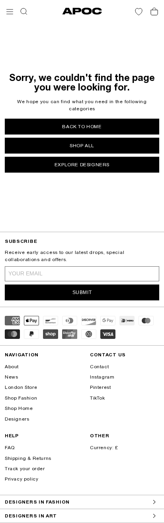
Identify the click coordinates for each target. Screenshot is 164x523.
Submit (82, 292)
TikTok (97, 398)
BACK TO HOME (82, 126)
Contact (99, 366)
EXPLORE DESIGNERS (82, 164)
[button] (10, 12)
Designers (17, 419)
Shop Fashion (21, 398)
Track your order (25, 468)
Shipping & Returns (28, 458)
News (11, 377)
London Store (21, 387)
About (12, 366)
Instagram (102, 377)
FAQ (10, 447)
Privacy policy (21, 479)
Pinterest (100, 387)
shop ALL (82, 145)
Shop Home (19, 408)
